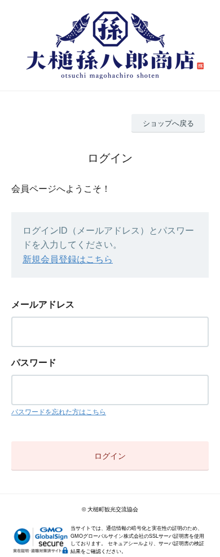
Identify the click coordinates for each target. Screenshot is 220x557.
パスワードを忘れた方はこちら (58, 412)
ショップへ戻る (168, 123)
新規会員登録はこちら (68, 259)
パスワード (33, 362)
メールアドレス (42, 304)
